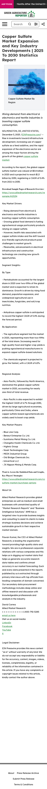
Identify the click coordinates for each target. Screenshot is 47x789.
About (11, 773)
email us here (9, 615)
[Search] (30, 24)
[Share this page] (43, 24)
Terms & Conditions (23, 784)
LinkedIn (6, 622)
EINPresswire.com (31, 134)
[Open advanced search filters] (36, 24)
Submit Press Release (23, 778)
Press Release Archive (28, 773)
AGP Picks (7, 4)
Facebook (7, 626)
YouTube (6, 630)
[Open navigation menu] (4, 24)
